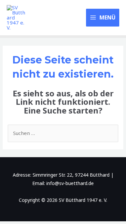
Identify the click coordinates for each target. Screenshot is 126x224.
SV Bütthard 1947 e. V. (53, 18)
